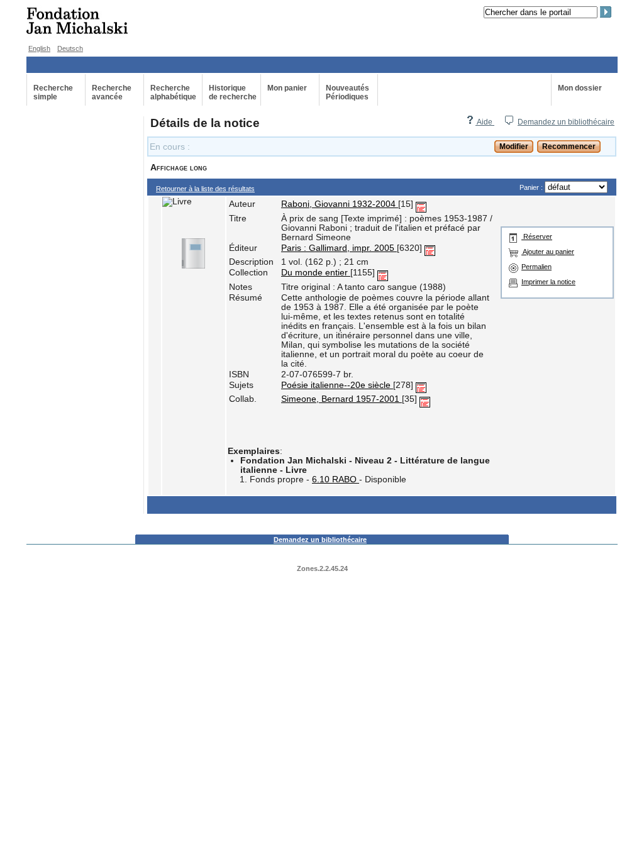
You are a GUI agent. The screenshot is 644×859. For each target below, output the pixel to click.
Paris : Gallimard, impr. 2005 (339, 248)
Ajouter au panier (547, 251)
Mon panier (287, 88)
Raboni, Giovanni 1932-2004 (339, 204)
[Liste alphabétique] (421, 204)
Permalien (536, 266)
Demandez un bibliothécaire (566, 122)
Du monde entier (315, 272)
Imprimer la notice (548, 281)
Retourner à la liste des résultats (205, 188)
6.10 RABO (335, 479)
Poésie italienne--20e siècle (337, 385)
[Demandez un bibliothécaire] (509, 122)
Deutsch (70, 48)
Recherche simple (53, 92)
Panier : (532, 187)
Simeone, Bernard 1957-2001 (341, 399)
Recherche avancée (111, 92)
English (39, 48)
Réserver (536, 236)
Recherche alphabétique (173, 92)
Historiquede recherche (233, 92)
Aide (484, 122)
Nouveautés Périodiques (347, 92)
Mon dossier (580, 88)
